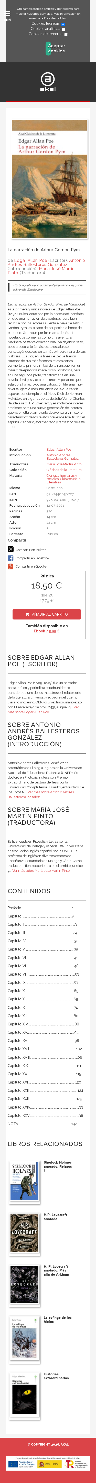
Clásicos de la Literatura (64, 480)
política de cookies (53, 18)
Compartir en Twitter (30, 550)
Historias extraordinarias (56, 1376)
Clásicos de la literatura (64, 470)
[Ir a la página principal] (48, 81)
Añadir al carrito (50, 614)
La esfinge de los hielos (58, 1319)
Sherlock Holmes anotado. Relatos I (58, 1166)
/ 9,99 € (47, 631)
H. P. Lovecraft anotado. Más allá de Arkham (56, 1270)
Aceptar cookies (49, 48)
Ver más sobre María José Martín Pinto (41, 871)
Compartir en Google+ (31, 566)
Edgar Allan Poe (30, 260)
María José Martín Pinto (41, 270)
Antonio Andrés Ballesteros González (46, 262)
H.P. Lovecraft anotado (55, 1217)
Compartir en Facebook (32, 558)
